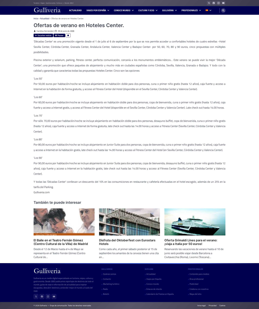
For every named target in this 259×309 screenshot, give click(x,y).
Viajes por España (96, 10)
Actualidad (75, 10)
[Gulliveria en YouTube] (223, 3)
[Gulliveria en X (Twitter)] (209, 3)
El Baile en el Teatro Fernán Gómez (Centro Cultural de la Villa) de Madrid (61, 242)
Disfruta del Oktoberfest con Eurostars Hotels (127, 242)
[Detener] (68, 35)
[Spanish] (208, 10)
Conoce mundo (122, 10)
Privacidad (212, 305)
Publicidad (194, 284)
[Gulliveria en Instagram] (218, 3)
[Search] (223, 10)
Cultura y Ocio (146, 10)
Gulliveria (168, 10)
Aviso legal (201, 305)
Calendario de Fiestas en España (160, 294)
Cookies (222, 305)
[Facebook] (42, 296)
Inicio (36, 18)
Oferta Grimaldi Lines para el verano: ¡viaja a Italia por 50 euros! (190, 242)
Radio (105, 289)
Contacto (107, 279)
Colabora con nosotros (199, 289)
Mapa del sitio (195, 294)
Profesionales (190, 10)
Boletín (106, 294)
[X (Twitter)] (36, 296)
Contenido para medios (199, 274)
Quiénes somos (109, 274)
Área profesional (197, 279)
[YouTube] (54, 296)
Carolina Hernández (45, 31)
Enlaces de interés (154, 289)
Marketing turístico (111, 284)
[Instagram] (48, 296)
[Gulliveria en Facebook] (214, 3)
